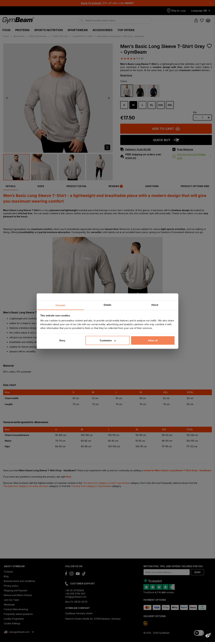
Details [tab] (107, 304)
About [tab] (154, 304)
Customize (106, 340)
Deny (62, 340)
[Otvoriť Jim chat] (208, 635)
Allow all (153, 340)
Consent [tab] (60, 305)
